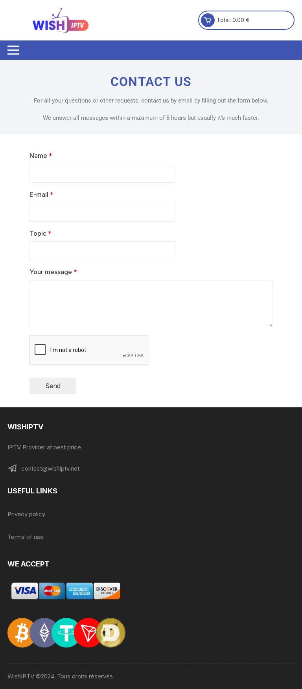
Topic (40, 233)
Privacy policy (26, 514)
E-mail (41, 194)
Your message (53, 272)
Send (53, 386)
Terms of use (25, 537)
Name (40, 155)
